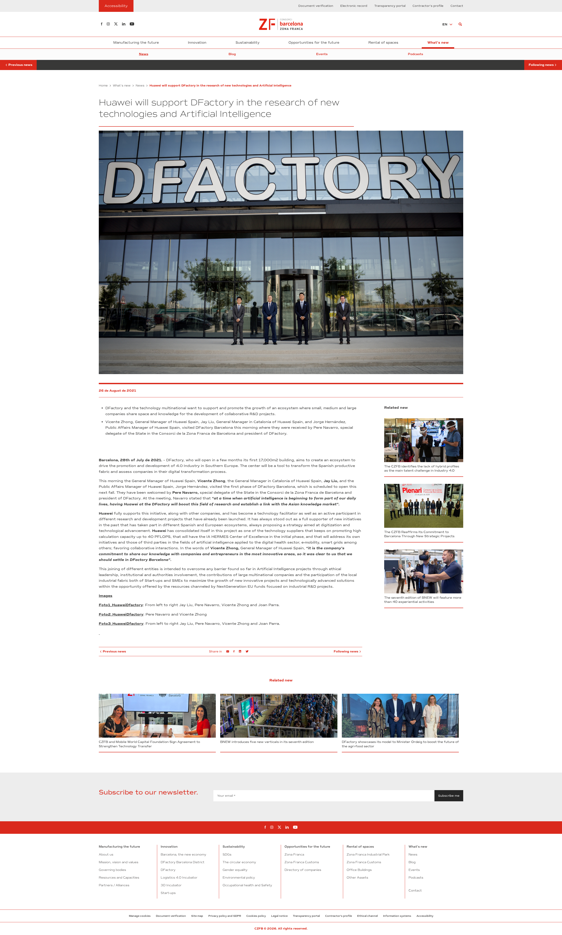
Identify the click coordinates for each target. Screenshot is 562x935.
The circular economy (239, 862)
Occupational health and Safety (247, 885)
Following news (541, 63)
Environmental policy (239, 877)
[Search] (460, 24)
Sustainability (247, 43)
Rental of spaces (383, 43)
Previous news (18, 63)
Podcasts (415, 54)
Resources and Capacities (119, 877)
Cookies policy (256, 915)
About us (106, 854)
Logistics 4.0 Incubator (179, 877)
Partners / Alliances (114, 885)
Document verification (315, 6)
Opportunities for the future (313, 43)
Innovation (197, 43)
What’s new (438, 43)
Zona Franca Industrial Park (368, 854)
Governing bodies (112, 870)
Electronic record (353, 6)
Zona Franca (294, 854)
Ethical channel (367, 915)
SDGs (227, 854)
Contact (456, 6)
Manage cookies (140, 915)
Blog (232, 54)
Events (322, 54)
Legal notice (279, 915)
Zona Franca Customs (302, 862)
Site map (197, 915)
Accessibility (424, 915)
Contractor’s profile (427, 6)
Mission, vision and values (118, 862)
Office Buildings (359, 870)
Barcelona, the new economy (183, 854)
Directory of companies (303, 870)
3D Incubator (171, 885)
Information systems (397, 915)
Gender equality (235, 870)
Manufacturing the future (136, 43)
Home (103, 85)
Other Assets (357, 877)
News (143, 54)
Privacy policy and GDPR (224, 915)
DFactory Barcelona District (182, 862)
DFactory (168, 870)
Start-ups (168, 893)
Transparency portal (389, 6)
